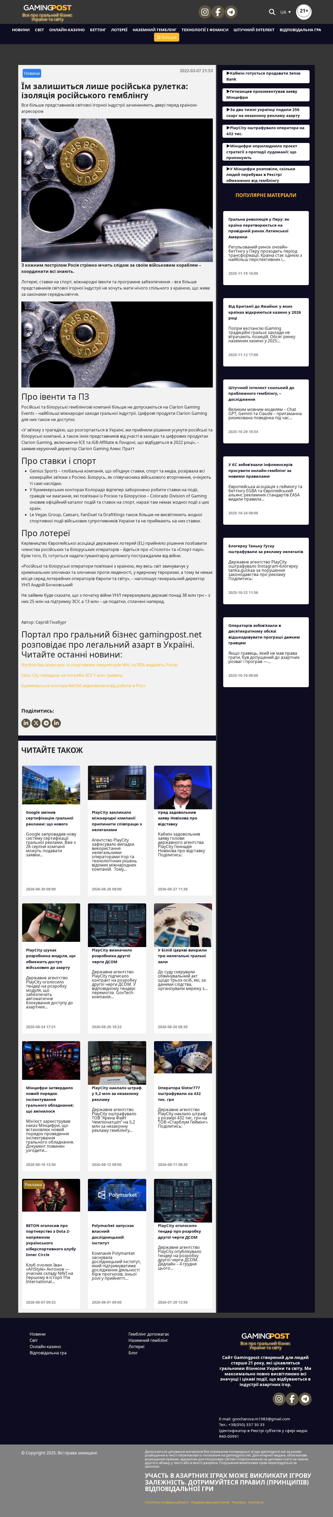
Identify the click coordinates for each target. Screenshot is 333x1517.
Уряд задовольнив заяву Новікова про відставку (177, 818)
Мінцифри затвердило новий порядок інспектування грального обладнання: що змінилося (50, 1099)
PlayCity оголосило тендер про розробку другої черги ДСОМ (179, 1231)
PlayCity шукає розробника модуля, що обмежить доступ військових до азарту (50, 958)
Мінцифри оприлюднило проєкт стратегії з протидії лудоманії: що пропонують (261, 151)
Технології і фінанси (205, 29)
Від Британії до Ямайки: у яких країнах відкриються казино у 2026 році (264, 312)
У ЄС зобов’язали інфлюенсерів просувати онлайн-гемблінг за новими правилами (260, 470)
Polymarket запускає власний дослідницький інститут (113, 1234)
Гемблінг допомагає (149, 1334)
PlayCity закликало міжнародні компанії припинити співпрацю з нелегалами (117, 821)
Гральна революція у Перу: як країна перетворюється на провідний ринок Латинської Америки (258, 227)
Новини (21, 29)
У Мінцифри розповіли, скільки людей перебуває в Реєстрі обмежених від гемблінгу (260, 174)
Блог (133, 1353)
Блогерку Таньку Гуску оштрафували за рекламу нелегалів (265, 548)
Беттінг (98, 29)
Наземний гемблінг (154, 29)
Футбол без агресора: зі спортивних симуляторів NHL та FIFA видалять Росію (99, 665)
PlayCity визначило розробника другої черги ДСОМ (112, 955)
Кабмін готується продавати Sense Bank (263, 76)
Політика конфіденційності (167, 1502)
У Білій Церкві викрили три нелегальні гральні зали (182, 955)
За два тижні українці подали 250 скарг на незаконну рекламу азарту (263, 112)
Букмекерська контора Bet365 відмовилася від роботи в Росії (83, 685)
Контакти (256, 1502)
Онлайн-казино (67, 29)
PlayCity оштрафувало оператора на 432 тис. (265, 130)
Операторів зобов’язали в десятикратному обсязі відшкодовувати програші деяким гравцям (264, 634)
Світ (39, 29)
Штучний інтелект (254, 29)
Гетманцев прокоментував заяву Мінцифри (261, 94)
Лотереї (119, 29)
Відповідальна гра (300, 29)
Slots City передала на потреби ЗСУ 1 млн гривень (72, 675)
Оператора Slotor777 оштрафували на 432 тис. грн (179, 1093)
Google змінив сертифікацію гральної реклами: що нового (49, 818)
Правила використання (210, 1502)
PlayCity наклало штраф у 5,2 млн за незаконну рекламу (117, 1093)
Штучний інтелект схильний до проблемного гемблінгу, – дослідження (261, 393)
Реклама (239, 1502)
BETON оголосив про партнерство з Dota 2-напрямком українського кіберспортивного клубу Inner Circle (51, 1240)
